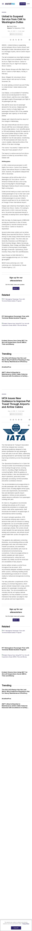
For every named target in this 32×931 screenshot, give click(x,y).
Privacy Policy (25, 923)
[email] (21, 40)
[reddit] (18, 40)
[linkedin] (13, 40)
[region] (16, 925)
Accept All (16, 927)
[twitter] (16, 40)
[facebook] (10, 40)
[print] (29, 40)
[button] (3, 4)
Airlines (4, 12)
